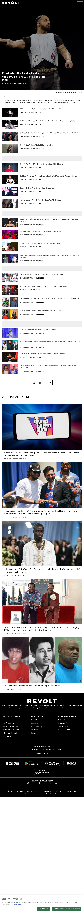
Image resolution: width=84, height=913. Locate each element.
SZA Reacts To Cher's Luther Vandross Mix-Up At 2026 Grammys (41, 310)
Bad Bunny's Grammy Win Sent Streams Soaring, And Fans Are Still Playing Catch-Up (48, 176)
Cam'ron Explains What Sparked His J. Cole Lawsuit (37, 188)
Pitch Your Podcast (11, 730)
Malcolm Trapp (28, 137)
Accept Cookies (43, 909)
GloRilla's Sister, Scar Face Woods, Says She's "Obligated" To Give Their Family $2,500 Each (50, 133)
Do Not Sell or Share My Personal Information (66, 909)
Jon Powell (10, 689)
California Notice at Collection (33, 794)
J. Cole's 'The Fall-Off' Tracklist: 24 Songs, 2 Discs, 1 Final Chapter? (42, 164)
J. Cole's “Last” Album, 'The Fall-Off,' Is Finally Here (36, 145)
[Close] (80, 898)
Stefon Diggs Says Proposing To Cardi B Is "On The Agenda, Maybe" (42, 274)
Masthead (35, 723)
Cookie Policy (71, 791)
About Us (34, 720)
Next (47, 383)
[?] (10, 112)
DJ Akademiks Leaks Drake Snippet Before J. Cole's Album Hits (41, 109)
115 (39, 382)
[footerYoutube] (56, 784)
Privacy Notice (59, 791)
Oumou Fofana (11, 517)
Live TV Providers (11, 726)
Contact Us (63, 723)
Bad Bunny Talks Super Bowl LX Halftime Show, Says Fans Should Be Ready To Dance (48, 121)
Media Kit (34, 730)
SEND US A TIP (42, 753)
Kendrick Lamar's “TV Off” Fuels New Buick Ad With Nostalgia (40, 200)
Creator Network (10, 733)
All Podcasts (9, 723)
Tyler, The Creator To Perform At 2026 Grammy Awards (38, 329)
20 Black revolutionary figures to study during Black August (32, 685)
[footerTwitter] (50, 784)
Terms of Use (47, 791)
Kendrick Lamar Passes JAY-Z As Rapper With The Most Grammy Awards (44, 286)
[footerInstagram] (28, 784)
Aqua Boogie (10, 83)
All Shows (7, 720)
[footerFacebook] (45, 784)
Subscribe (62, 720)
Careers (34, 733)
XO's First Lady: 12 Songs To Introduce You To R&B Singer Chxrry (41, 231)
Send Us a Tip (36, 726)
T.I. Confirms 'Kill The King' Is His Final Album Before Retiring (40, 243)
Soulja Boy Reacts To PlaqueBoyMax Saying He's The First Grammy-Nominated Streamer (50, 298)
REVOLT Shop (64, 730)
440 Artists (8, 736)
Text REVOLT (63, 726)
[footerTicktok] (34, 784)
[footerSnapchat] (39, 784)
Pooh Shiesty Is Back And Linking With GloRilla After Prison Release (42, 353)
